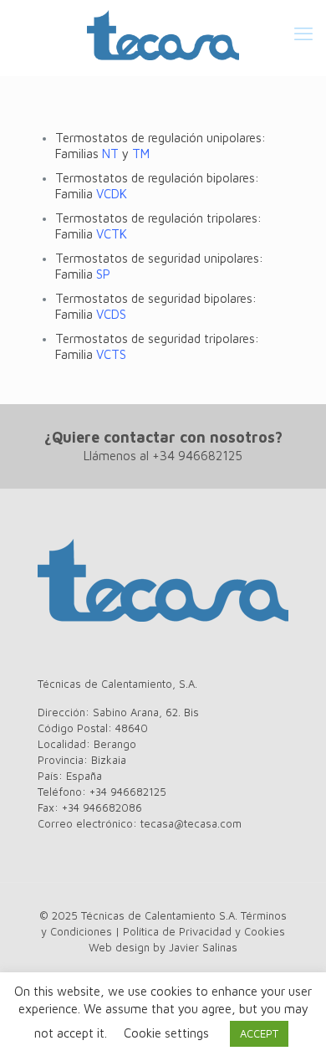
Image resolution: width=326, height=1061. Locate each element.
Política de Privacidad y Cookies (204, 931)
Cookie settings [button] (166, 1033)
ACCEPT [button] (259, 1033)
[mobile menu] (303, 33)
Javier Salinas (203, 947)
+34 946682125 (197, 455)
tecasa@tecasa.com (191, 823)
